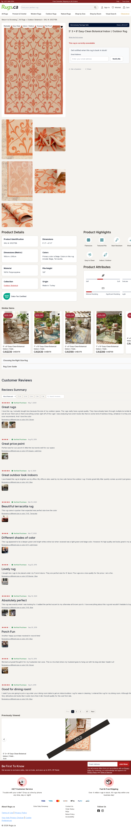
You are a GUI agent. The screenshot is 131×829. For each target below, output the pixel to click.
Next (92, 711)
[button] (61, 27)
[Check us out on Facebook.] (98, 810)
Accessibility (70, 817)
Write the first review (76, 37)
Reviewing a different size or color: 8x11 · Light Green (19, 545)
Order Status (70, 809)
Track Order (125, 1)
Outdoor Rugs (51, 14)
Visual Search (111, 14)
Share (89, 69)
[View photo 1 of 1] (5, 456)
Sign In (107, 7)
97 (87, 711)
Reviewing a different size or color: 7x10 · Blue (17, 607)
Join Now (123, 764)
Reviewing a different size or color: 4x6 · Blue (17, 482)
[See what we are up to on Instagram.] (102, 810)
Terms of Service (106, 772)
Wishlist (118, 7)
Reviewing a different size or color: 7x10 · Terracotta (19, 513)
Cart (127, 7)
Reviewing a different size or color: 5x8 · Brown (18, 665)
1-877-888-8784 (8, 1)
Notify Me (116, 59)
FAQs (67, 811)
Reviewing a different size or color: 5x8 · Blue (17, 699)
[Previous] (4, 333)
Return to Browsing (9, 20)
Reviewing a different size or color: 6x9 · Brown (18, 419)
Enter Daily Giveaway (41, 806)
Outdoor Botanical (35, 20)
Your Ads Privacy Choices (13, 818)
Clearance (125, 14)
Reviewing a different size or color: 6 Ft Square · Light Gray (21, 451)
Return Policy (70, 814)
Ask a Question (76, 69)
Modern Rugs (36, 14)
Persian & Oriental (19, 14)
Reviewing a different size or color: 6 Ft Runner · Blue (20, 576)
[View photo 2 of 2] (12, 425)
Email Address (76, 54)
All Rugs (5, 14)
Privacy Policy (92, 772)
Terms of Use (7, 813)
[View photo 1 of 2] (5, 425)
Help (117, 1)
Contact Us (69, 806)
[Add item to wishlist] (27, 314)
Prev (67, 711)
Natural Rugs (66, 14)
